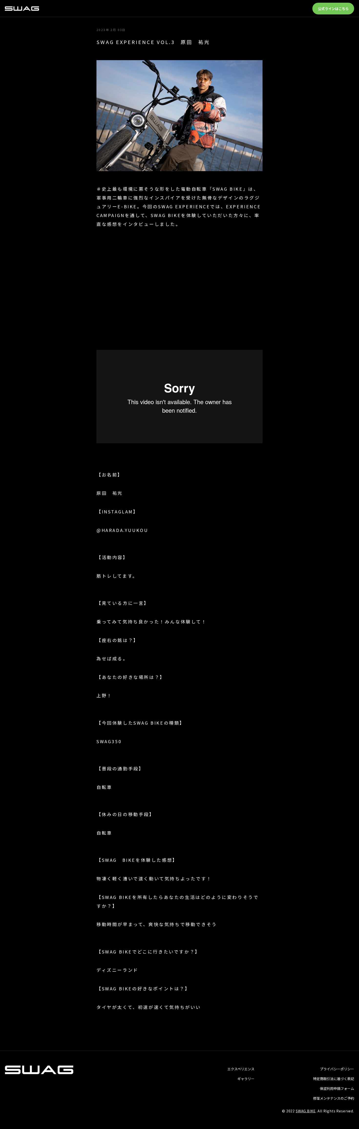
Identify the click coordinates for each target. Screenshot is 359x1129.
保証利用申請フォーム (337, 1088)
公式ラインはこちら (333, 8)
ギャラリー (245, 1078)
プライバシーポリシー (337, 1068)
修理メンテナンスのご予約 (333, 1098)
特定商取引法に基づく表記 (333, 1078)
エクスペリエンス (240, 1068)
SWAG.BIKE (306, 1110)
